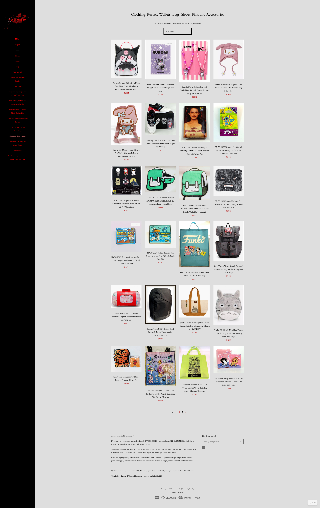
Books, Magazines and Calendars (17, 129)
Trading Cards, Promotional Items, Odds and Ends (17, 158)
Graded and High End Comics (17, 79)
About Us (180, 492)
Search (17, 61)
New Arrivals (17, 72)
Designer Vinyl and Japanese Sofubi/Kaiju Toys (17, 93)
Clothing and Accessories (17, 136)
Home (17, 56)
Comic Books (17, 86)
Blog (17, 67)
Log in (17, 45)
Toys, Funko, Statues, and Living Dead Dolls (17, 102)
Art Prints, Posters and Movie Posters (18, 120)
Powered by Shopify (188, 489)
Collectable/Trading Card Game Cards (17, 143)
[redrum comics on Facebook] (203, 448)
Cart (18, 39)
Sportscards (18, 150)
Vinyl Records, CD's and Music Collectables (17, 111)
